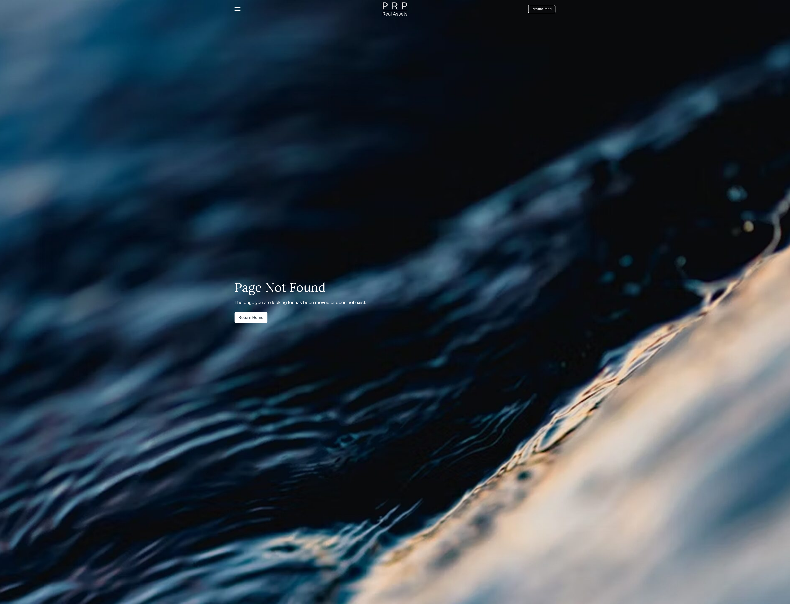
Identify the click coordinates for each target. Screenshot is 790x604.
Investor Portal (541, 9)
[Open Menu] (237, 9)
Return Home (251, 317)
